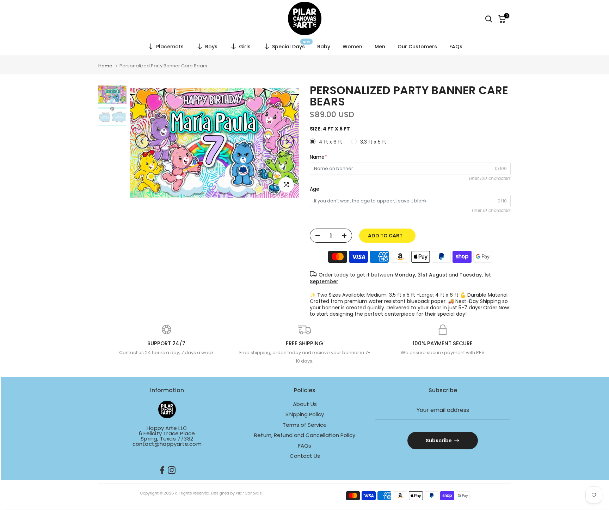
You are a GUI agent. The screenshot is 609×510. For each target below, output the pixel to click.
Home (105, 65)
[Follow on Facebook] (162, 470)
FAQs (455, 46)
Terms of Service (305, 425)
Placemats (170, 46)
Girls (245, 46)
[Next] (287, 141)
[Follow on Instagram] (172, 470)
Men (380, 46)
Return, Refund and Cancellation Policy (304, 435)
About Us (305, 404)
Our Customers (417, 46)
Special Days (291, 45)
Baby (323, 46)
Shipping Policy (304, 414)
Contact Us (305, 456)
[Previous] (142, 141)
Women (352, 46)
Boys (211, 46)
